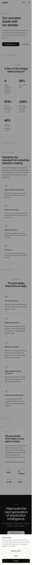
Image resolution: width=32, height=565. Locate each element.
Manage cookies (16, 551)
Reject (16, 556)
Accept (16, 561)
